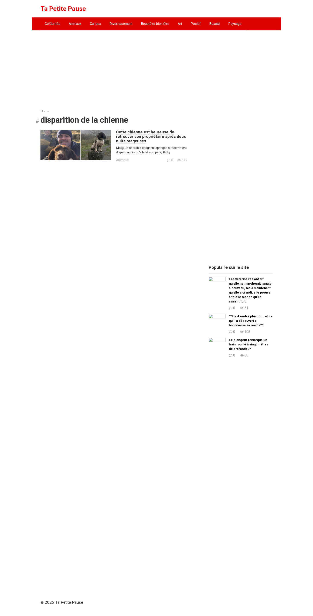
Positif (196, 24)
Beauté (214, 24)
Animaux (75, 24)
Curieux (95, 24)
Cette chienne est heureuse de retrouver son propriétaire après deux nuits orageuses (151, 136)
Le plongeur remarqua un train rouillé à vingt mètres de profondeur (248, 344)
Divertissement (120, 24)
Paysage (234, 24)
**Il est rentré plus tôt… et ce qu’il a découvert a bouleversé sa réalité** (251, 320)
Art (180, 24)
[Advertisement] (156, 66)
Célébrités (52, 24)
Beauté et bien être (155, 24)
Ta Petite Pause (63, 8)
